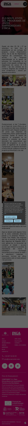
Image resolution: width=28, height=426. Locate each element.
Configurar (9, 221)
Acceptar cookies (11, 217)
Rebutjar (17, 221)
